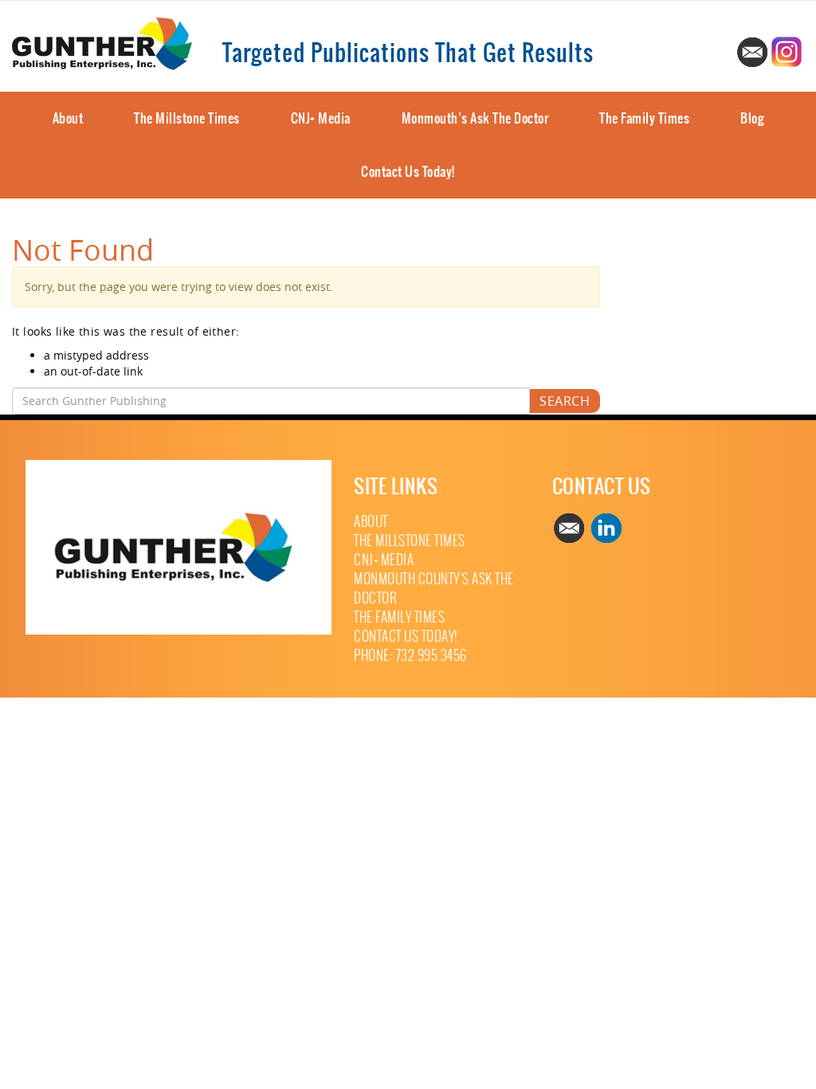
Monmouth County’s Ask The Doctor (434, 588)
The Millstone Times (187, 118)
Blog (751, 118)
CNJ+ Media (321, 118)
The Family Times (644, 118)
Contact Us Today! (408, 171)
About (68, 118)
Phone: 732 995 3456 (410, 656)
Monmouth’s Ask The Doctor (475, 118)
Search (564, 401)
